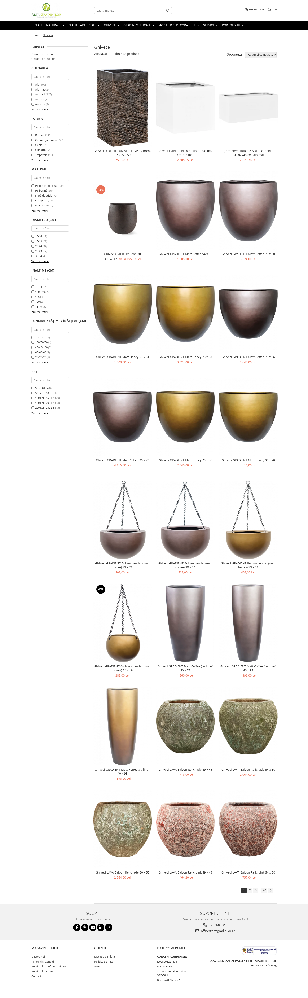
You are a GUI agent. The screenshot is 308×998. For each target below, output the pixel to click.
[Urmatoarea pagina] (270, 890)
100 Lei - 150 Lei (44, 398)
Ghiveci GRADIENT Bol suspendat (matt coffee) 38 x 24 (185, 565)
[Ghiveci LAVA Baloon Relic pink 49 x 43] (185, 829)
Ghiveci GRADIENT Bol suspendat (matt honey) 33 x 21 (248, 565)
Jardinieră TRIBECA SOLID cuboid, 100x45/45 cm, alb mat (248, 153)
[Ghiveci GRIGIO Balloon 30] (122, 210)
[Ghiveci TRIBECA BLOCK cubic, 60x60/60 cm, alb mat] (185, 107)
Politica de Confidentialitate (48, 966)
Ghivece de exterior (43, 54)
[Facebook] (76, 927)
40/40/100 (41, 347)
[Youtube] (92, 927)
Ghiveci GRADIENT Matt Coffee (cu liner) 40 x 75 (185, 668)
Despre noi (38, 956)
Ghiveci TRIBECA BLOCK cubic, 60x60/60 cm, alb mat (185, 153)
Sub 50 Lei (41, 388)
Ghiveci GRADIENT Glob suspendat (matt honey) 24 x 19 (122, 668)
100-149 (40, 292)
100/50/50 (41, 342)
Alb (37, 84)
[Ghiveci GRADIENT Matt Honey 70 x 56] (185, 417)
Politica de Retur (104, 961)
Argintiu (40, 104)
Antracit (40, 94)
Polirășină (41, 190)
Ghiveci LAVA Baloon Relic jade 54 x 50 (248, 769)
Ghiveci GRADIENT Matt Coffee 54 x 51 (185, 254)
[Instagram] (108, 927)
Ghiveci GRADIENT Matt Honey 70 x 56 (185, 460)
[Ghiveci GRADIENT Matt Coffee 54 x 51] (185, 210)
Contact (36, 976)
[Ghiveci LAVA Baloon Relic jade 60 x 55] (122, 829)
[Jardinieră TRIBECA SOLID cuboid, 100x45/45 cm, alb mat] (248, 107)
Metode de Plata (104, 956)
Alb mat (40, 89)
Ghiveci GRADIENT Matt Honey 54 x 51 (122, 357)
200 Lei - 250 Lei (44, 408)
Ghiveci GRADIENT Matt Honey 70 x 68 (185, 357)
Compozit (41, 200)
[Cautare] (168, 10)
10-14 (38, 236)
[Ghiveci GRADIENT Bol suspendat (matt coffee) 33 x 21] (122, 520)
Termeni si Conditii (42, 961)
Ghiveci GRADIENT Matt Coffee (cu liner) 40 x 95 (248, 668)
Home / (36, 35)
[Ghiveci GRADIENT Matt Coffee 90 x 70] (122, 417)
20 (264, 890)
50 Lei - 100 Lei (44, 393)
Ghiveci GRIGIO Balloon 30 (122, 254)
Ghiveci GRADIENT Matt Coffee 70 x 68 (248, 254)
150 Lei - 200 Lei (44, 403)
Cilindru (40, 150)
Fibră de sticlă (43, 195)
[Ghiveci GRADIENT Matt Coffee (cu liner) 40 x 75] (185, 623)
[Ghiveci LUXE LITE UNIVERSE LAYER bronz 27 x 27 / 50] (122, 108)
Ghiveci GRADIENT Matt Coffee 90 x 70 (122, 460)
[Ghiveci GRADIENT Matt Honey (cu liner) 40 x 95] (122, 726)
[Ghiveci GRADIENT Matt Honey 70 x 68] (185, 314)
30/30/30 (40, 337)
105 (37, 297)
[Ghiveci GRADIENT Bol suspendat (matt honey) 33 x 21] (248, 520)
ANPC (97, 966)
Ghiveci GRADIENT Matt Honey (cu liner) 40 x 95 (122, 771)
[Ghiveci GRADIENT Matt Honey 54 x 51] (122, 314)
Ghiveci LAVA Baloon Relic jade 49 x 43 (185, 769)
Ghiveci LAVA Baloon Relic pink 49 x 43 (185, 872)
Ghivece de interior (43, 59)
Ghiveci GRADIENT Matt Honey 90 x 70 (248, 460)
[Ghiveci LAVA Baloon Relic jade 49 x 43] (185, 726)
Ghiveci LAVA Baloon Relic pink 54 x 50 (248, 872)
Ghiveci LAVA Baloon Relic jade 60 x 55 (122, 872)
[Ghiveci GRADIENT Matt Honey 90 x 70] (248, 417)
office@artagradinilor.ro (217, 931)
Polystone (41, 205)
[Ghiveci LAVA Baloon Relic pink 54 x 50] (248, 829)
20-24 (38, 246)
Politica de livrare (42, 971)
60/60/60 (40, 352)
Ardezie (39, 99)
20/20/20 (40, 357)
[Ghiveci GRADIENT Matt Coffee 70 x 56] (248, 314)
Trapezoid (41, 155)
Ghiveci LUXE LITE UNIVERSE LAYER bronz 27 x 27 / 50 (122, 153)
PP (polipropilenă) (46, 186)
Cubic (38, 145)
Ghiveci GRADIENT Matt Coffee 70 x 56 (248, 357)
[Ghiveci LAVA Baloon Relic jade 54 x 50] (248, 726)
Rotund (40, 135)
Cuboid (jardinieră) (46, 140)
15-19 (38, 241)
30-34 (38, 256)
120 (37, 301)
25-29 (38, 251)
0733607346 (218, 925)
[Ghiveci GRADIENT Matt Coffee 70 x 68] (248, 210)
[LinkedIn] (100, 927)
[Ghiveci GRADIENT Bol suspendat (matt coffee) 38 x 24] (185, 520)
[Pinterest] (84, 927)
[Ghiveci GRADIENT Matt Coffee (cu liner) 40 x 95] (248, 623)
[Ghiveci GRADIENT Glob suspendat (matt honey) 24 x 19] (122, 623)
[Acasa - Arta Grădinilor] (52, 10)
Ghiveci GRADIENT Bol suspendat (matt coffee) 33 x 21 (122, 565)
